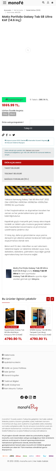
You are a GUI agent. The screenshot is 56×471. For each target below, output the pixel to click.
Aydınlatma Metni (12, 362)
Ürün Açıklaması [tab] (12, 162)
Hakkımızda (9, 355)
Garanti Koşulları (11, 375)
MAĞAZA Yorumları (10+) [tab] (16, 179)
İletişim (7, 358)
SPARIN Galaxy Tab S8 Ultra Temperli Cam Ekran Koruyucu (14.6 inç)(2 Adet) (40, 332)
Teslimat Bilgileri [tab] (13, 173)
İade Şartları (9, 371)
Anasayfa (7, 10)
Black (12, 114)
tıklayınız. (36, 279)
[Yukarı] (51, 467)
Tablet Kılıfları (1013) (33, 10)
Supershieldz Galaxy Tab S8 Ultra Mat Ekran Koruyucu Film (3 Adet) (14, 332)
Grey (5, 114)
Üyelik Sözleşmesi (12, 385)
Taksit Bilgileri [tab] (12, 168)
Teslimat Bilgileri (11, 381)
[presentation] (5, 85)
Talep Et (28, 128)
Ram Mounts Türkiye (13, 388)
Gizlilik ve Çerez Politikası (15, 368)
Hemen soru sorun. (33, 150)
